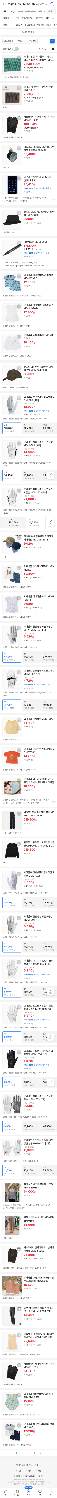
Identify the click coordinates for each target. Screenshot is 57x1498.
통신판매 (11, 1482)
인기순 (40, 49)
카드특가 (7, 41)
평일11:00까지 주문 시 (37, 253)
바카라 (20, 11)
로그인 (18, 1471)
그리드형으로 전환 (53, 48)
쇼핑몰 (19, 41)
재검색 (50, 11)
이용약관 (17, 1476)
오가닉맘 (19, 25)
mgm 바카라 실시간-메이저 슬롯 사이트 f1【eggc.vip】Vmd (31, 3)
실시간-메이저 (30, 11)
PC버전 (38, 1471)
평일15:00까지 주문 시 (37, 974)
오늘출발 (32, 41)
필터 (52, 41)
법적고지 (40, 1476)
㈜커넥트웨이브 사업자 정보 (27, 1465)
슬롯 (40, 11)
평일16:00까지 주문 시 (37, 411)
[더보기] (53, 199)
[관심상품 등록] (19, 58)
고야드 (48, 25)
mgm (13, 11)
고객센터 (28, 1471)
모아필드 (40, 25)
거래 (17, 1482)
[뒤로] (4, 4)
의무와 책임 (17, 1484)
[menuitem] (5, 1493)
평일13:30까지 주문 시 (37, 188)
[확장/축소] (54, 18)
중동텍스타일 (30, 25)
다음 (53, 1453)
